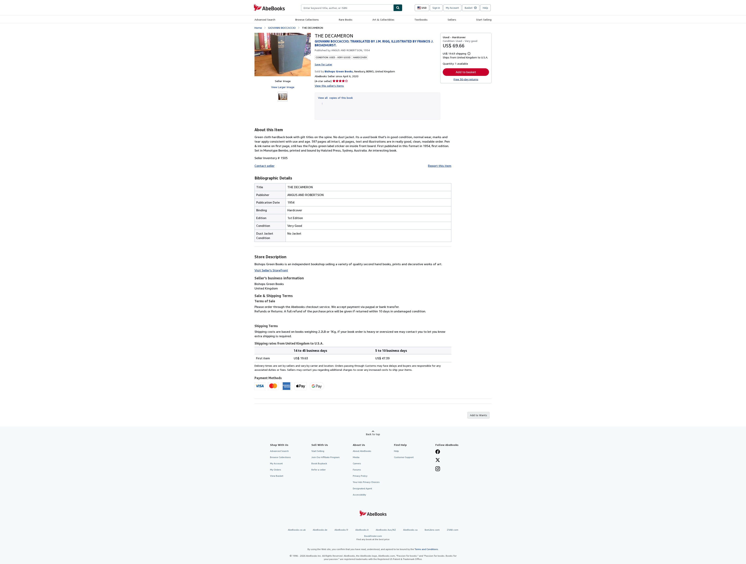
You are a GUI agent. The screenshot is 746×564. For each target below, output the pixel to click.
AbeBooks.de (320, 529)
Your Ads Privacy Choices (366, 482)
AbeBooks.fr (341, 529)
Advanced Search (264, 19)
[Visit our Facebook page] (437, 452)
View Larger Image (282, 87)
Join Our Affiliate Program (325, 457)
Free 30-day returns (466, 79)
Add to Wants (478, 415)
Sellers (452, 19)
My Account (452, 7)
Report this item (439, 166)
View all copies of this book (335, 97)
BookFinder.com (373, 538)
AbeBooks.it (362, 529)
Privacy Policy (360, 475)
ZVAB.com (452, 529)
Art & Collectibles (383, 19)
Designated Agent (362, 488)
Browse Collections (307, 19)
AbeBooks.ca (410, 529)
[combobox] (347, 7)
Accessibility (359, 494)
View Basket (276, 475)
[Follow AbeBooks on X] (437, 460)
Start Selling (484, 19)
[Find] (398, 7)
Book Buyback (319, 463)
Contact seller (264, 166)
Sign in (436, 7)
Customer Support (404, 457)
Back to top (373, 434)
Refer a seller (318, 469)
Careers (357, 463)
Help (485, 7)
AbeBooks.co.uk (297, 529)
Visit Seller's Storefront (271, 270)
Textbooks (421, 19)
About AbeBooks (362, 451)
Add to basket (466, 72)
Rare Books (345, 19)
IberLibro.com (432, 529)
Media (356, 457)
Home (258, 27)
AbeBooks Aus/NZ (386, 529)
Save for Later (323, 64)
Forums (357, 469)
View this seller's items (329, 85)
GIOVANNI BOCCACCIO (282, 27)
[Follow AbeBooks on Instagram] (437, 469)
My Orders (275, 469)
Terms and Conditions (426, 549)
